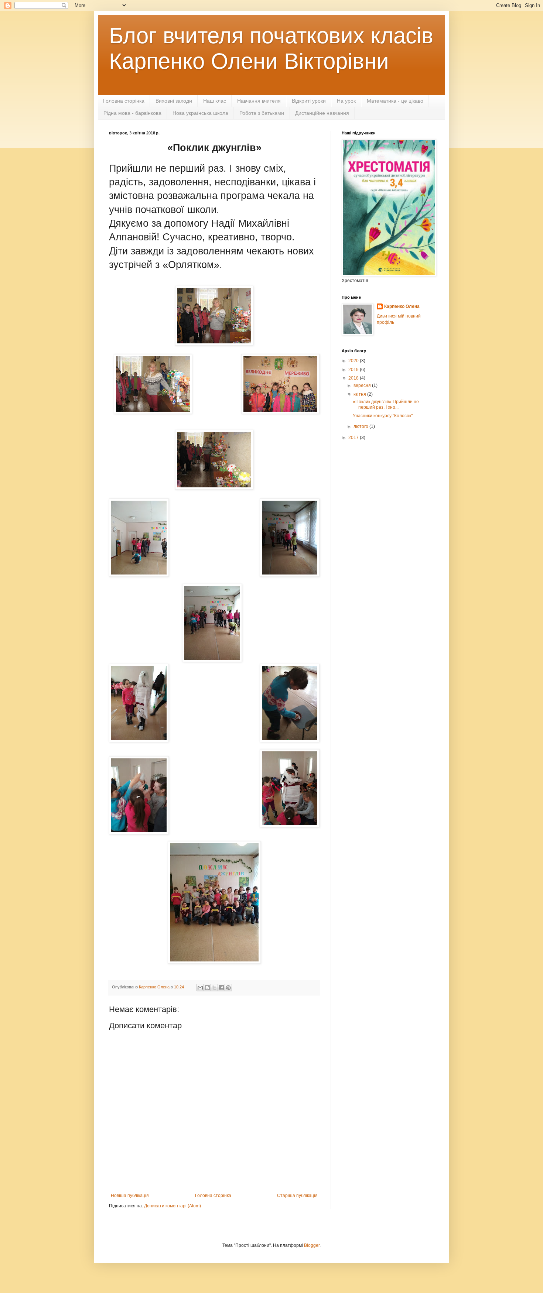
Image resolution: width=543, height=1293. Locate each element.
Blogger (312, 1245)
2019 (354, 369)
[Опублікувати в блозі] (207, 987)
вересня (363, 385)
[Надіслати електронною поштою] (200, 987)
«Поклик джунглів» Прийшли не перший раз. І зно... (386, 404)
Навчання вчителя (259, 101)
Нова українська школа (200, 113)
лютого (361, 426)
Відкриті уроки (309, 101)
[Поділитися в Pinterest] (228, 987)
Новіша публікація (130, 1195)
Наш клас (214, 101)
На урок (346, 101)
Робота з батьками (261, 113)
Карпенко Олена (402, 306)
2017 (354, 437)
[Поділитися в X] (214, 987)
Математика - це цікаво (395, 101)
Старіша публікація (297, 1195)
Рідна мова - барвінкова (132, 113)
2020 (354, 360)
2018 (354, 378)
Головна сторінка (123, 101)
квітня (360, 394)
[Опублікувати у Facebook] (221, 987)
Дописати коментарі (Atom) (172, 1205)
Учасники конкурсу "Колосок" (383, 415)
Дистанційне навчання (322, 113)
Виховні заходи (174, 101)
